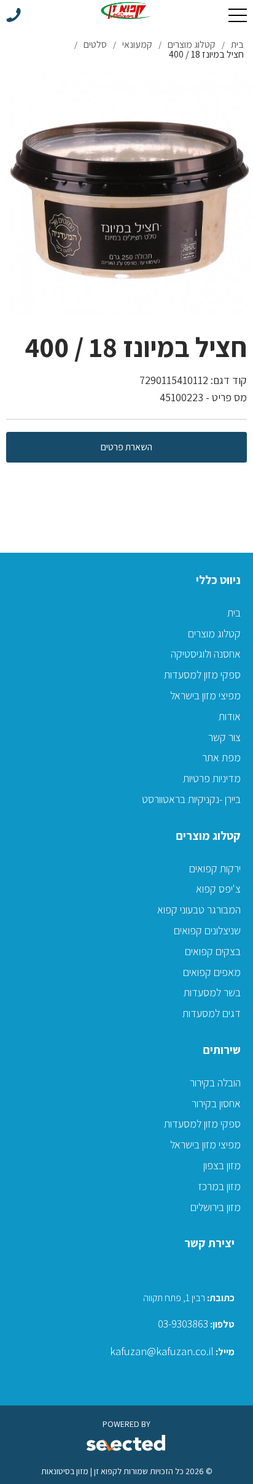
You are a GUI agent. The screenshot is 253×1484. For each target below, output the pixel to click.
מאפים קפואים (212, 972)
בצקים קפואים (213, 951)
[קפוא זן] (127, 10)
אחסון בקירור (216, 1103)
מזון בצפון (222, 1165)
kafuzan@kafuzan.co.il (162, 1351)
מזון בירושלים (215, 1207)
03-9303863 (183, 1324)
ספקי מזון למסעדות (202, 674)
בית (234, 613)
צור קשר (224, 737)
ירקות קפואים (215, 868)
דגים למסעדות (211, 1013)
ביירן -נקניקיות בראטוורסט (191, 799)
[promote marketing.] (126, 1443)
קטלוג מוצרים (214, 633)
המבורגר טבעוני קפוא (199, 909)
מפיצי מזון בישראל (205, 695)
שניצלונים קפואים (207, 930)
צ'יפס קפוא (218, 889)
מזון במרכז (219, 1186)
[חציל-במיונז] (129, 192)
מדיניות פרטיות (212, 778)
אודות (230, 716)
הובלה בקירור (215, 1082)
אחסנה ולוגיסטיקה (206, 654)
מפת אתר (221, 757)
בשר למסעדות (212, 992)
